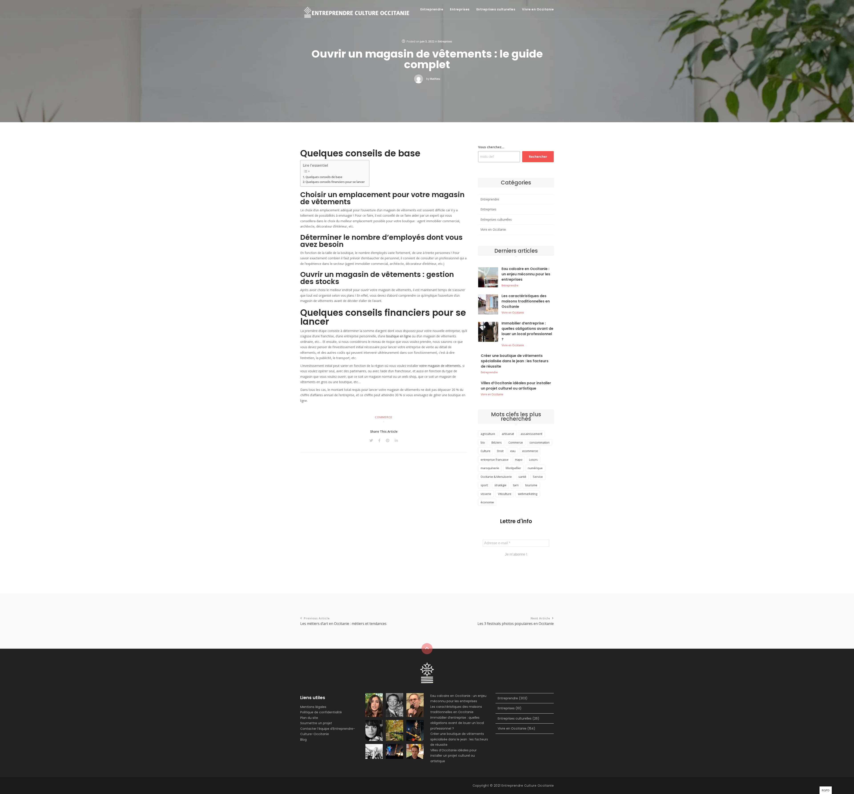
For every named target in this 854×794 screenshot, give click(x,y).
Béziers (496, 442)
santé (522, 477)
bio (483, 442)
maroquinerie (490, 468)
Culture (485, 451)
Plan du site (309, 718)
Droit (500, 451)
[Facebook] (379, 440)
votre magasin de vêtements (440, 366)
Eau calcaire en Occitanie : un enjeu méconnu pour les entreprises (526, 274)
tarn (516, 485)
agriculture (488, 434)
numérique (535, 468)
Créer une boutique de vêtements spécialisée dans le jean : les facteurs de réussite (514, 361)
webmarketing (527, 494)
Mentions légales (313, 707)
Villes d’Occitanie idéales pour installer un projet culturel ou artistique (516, 385)
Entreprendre (431, 9)
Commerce (383, 417)
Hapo (518, 460)
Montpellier (513, 468)
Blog (303, 739)
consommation (540, 442)
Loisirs (533, 460)
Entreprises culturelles (496, 9)
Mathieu (435, 79)
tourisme (531, 485)
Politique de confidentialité (321, 712)
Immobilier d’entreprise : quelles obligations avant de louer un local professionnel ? (527, 331)
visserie (486, 494)
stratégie (500, 485)
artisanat (508, 434)
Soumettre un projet (316, 723)
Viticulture (504, 494)
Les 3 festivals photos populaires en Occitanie (515, 621)
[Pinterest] (388, 440)
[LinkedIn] (396, 440)
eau (513, 451)
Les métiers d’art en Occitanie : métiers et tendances (343, 621)
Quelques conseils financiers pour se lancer (335, 182)
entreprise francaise (494, 460)
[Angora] (427, 672)
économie (487, 502)
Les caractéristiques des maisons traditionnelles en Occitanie (526, 301)
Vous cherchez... (491, 147)
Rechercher (538, 156)
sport (484, 485)
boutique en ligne (398, 336)
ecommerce (530, 451)
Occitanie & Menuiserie (496, 477)
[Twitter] (371, 440)
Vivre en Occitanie (538, 9)
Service (538, 477)
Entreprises (460, 9)
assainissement (531, 434)
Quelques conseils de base (324, 177)
